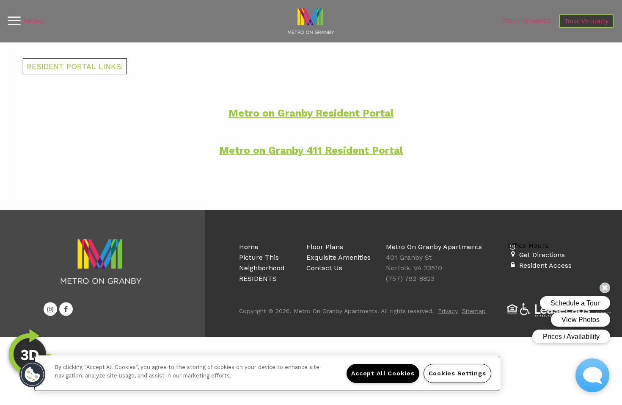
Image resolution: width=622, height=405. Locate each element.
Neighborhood (262, 268)
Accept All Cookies (383, 373)
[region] (267, 373)
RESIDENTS (258, 279)
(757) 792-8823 (526, 21)
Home (249, 247)
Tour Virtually (586, 21)
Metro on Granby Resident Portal (311, 113)
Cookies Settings (457, 373)
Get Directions (542, 255)
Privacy (448, 311)
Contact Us (324, 268)
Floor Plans (324, 247)
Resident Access (545, 265)
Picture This (259, 257)
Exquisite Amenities (338, 257)
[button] (50, 309)
